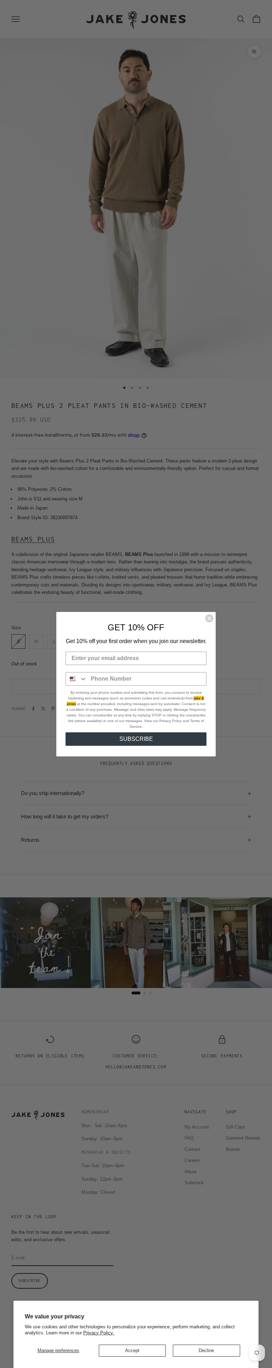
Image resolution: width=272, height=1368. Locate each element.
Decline (206, 1350)
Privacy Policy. (98, 1332)
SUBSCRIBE (136, 739)
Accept (132, 1350)
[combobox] (76, 678)
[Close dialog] (209, 618)
